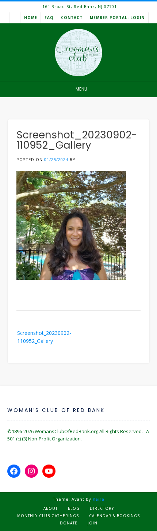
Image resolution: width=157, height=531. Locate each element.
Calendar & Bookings (114, 515)
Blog (74, 508)
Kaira (98, 499)
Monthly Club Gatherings (48, 515)
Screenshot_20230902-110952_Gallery (44, 336)
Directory (102, 508)
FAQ (49, 17)
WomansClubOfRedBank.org (66, 431)
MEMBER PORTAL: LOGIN (117, 17)
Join (92, 523)
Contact (72, 17)
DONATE (68, 523)
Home (30, 17)
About (50, 508)
